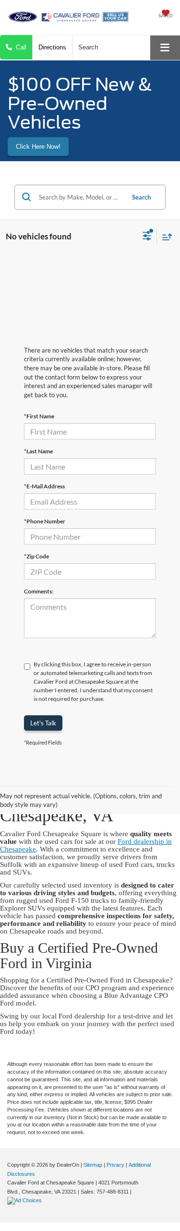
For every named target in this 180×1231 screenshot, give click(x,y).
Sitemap (93, 1165)
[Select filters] (147, 237)
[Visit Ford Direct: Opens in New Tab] (25, 1200)
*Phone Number (44, 521)
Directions (52, 47)
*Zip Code (36, 556)
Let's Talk (43, 723)
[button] (16, 47)
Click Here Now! (38, 146)
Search (141, 197)
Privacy (115, 1165)
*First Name (39, 416)
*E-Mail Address (44, 486)
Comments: (38, 591)
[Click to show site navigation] (165, 48)
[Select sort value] (164, 236)
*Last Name (38, 451)
